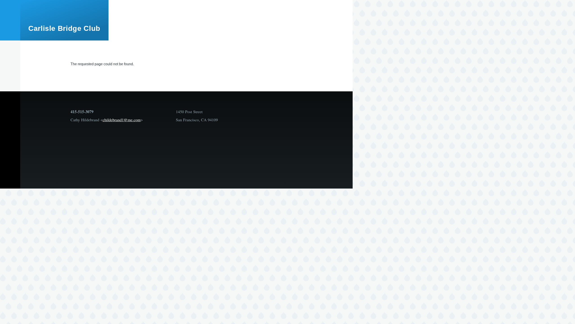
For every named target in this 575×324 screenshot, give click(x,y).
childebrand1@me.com (122, 119)
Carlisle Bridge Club (64, 28)
